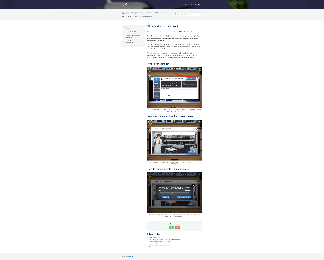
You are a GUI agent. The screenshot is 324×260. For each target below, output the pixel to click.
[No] (177, 227)
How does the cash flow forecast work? (160, 241)
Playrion (131, 256)
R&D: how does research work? (158, 247)
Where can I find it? (131, 31)
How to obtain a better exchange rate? (132, 41)
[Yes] (171, 227)
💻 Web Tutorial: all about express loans (160, 245)
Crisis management (154, 237)
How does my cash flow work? (157, 243)
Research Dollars (165, 36)
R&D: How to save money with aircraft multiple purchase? (165, 239)
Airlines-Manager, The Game (193, 4)
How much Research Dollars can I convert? (133, 36)
